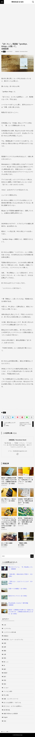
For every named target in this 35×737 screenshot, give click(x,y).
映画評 (5, 673)
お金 (5, 624)
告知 (5, 721)
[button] (3, 417)
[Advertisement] (17, 22)
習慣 (5, 643)
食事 (5, 647)
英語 (5, 684)
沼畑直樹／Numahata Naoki (17, 440)
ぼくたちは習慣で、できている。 (13, 702)
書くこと (6, 661)
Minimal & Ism (18, 2)
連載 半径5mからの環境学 (11, 713)
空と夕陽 (6, 695)
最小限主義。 (7, 710)
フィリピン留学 (8, 691)
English (5, 717)
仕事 (5, 654)
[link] (17, 454)
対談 (5, 680)
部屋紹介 (6, 636)
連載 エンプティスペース (11, 698)
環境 (5, 658)
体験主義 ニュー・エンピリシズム (13, 639)
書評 (4, 51)
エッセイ (6, 687)
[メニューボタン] (2, 2)
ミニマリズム (7, 628)
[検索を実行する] (32, 556)
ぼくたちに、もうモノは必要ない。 (13, 706)
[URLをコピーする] (32, 417)
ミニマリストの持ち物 (10, 632)
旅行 (5, 676)
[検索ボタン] (33, 2)
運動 (5, 650)
